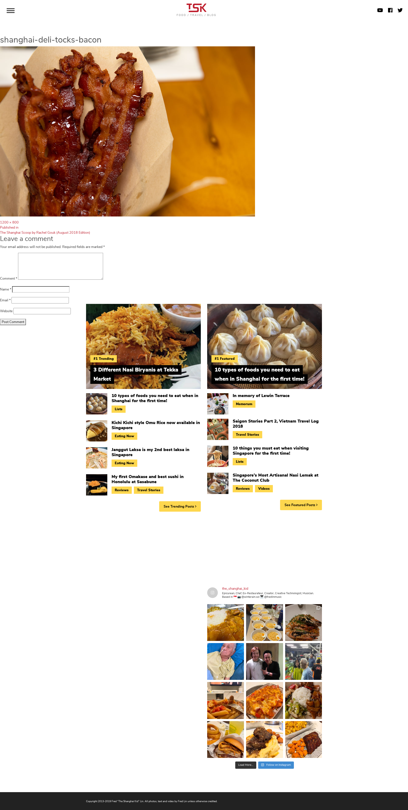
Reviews (122, 490)
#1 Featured (225, 358)
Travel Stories (148, 490)
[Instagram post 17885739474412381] (303, 661)
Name (5, 289)
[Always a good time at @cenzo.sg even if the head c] (303, 622)
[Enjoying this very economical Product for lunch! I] (303, 700)
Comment (8, 278)
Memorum (244, 404)
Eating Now (124, 436)
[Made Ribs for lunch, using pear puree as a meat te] (303, 739)
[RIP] (264, 661)
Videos (264, 488)
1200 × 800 (9, 222)
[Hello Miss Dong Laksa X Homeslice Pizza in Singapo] (264, 622)
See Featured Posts (300, 505)
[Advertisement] (204, 548)
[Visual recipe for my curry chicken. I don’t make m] (225, 622)
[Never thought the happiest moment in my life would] (225, 661)
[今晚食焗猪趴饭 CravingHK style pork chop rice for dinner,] (264, 700)
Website (6, 311)
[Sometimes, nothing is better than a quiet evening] (225, 700)
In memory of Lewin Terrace (261, 396)
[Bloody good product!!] (225, 739)
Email (5, 300)
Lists (118, 409)
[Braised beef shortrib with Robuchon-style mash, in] (264, 739)
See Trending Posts (179, 506)
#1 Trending (104, 358)
